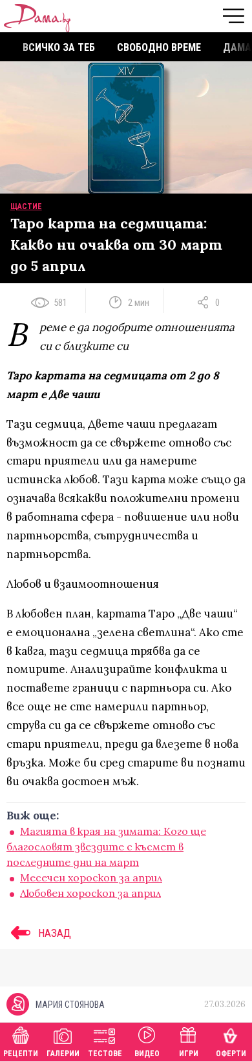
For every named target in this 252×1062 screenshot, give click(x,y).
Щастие (26, 206)
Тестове (105, 1053)
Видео (147, 1053)
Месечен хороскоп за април (91, 877)
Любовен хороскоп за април (90, 893)
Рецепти (20, 1053)
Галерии (63, 1053)
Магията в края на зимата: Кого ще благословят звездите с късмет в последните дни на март (106, 846)
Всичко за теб (59, 47)
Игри (188, 1053)
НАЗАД (53, 933)
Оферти (231, 1053)
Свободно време (159, 47)
